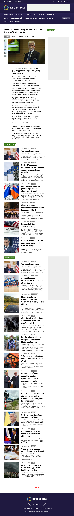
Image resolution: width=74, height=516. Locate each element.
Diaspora (6, 18)
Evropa (29, 14)
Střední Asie (28, 18)
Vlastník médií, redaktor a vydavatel (43, 508)
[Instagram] (67, 1)
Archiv (19, 1)
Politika (23, 14)
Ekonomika (42, 18)
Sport (11, 21)
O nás (16, 1)
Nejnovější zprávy (9, 14)
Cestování (18, 21)
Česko (34, 14)
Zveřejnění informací (27, 508)
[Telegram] (64, 1)
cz (53, 1)
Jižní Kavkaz (41, 14)
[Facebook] (61, 1)
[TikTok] (70, 1)
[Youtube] (58, 1)
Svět (17, 14)
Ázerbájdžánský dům (17, 18)
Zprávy (35, 18)
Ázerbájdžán (50, 14)
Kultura (6, 21)
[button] (5, 41)
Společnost (50, 18)
